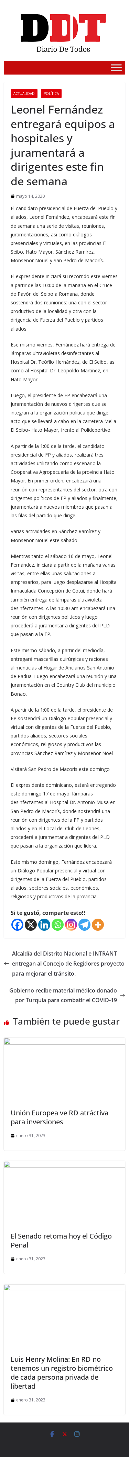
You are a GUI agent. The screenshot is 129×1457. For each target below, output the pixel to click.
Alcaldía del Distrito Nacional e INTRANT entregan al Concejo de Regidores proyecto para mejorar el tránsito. (68, 963)
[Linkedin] (44, 925)
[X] (31, 925)
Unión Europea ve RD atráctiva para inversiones (59, 1117)
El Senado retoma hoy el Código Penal (61, 1240)
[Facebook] (17, 925)
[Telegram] (84, 925)
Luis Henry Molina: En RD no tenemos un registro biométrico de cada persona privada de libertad (62, 1373)
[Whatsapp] (58, 925)
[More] (98, 925)
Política (51, 93)
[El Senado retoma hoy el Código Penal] (64, 1166)
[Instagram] (71, 925)
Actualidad (24, 93)
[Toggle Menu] (116, 67)
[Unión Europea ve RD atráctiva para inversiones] (64, 1042)
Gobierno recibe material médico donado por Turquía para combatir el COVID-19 (63, 995)
